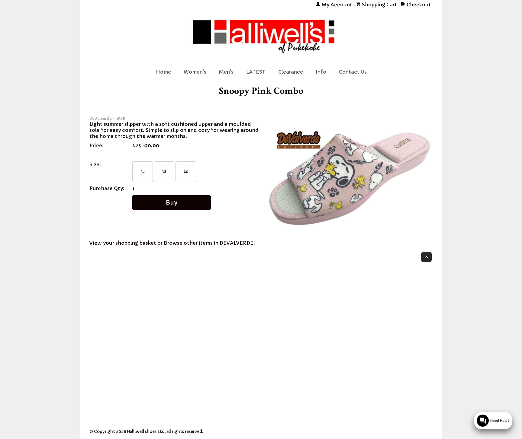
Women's (195, 72)
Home (163, 72)
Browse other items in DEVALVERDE (208, 243)
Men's (226, 72)
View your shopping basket (122, 243)
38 (164, 171)
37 (142, 171)
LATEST (256, 72)
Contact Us (353, 72)
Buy (172, 202)
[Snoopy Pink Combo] (350, 229)
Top (426, 257)
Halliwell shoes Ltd (146, 431)
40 (185, 171)
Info (321, 72)
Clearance (290, 72)
